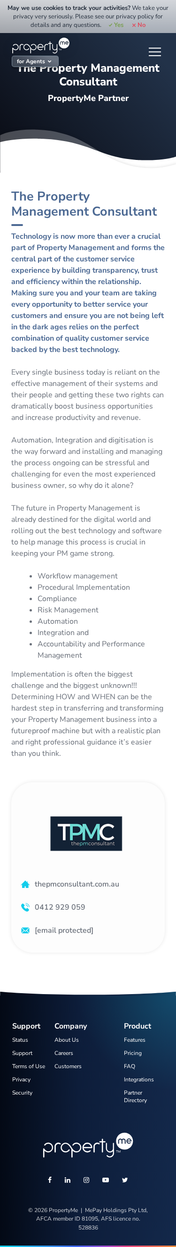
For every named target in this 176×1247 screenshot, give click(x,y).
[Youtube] (105, 1181)
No (141, 25)
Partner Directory (135, 1096)
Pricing (133, 1053)
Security (22, 1092)
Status (20, 1040)
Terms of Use (28, 1066)
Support (22, 1053)
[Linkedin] (67, 1181)
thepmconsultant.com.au (77, 884)
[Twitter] (125, 1181)
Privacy (21, 1079)
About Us (66, 1040)
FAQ (129, 1066)
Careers (63, 1053)
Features (134, 1040)
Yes (118, 25)
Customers (68, 1066)
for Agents (31, 61)
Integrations (139, 1079)
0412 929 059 (60, 907)
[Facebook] (50, 1181)
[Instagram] (86, 1181)
